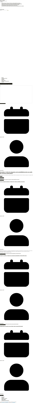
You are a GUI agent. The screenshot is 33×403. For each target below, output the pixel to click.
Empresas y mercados (4, 78)
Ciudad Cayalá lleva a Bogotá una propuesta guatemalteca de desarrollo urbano (12, 3)
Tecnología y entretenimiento (5, 400)
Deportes (3, 79)
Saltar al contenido (2, 0)
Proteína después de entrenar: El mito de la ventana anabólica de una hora (12, 181)
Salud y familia (3, 80)
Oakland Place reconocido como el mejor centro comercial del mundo (10, 4)
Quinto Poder (1, 170)
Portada (3, 77)
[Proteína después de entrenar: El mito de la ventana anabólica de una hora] (9, 179)
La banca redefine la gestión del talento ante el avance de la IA (9, 5)
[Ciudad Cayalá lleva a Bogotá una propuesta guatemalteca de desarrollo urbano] (10, 253)
